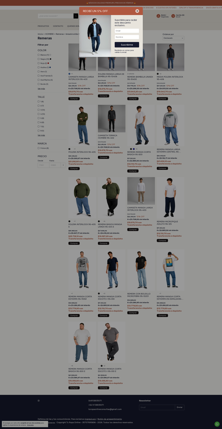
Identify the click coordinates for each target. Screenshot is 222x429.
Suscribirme (127, 44)
